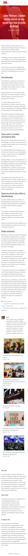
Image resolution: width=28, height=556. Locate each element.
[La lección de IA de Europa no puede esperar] (14, 352)
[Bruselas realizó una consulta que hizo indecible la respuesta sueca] (14, 425)
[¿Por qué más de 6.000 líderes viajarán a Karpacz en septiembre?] (14, 449)
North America (7, 301)
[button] (22, 3)
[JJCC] (5, 3)
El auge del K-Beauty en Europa (11, 406)
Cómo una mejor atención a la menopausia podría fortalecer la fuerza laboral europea (14, 382)
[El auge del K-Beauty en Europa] (14, 403)
